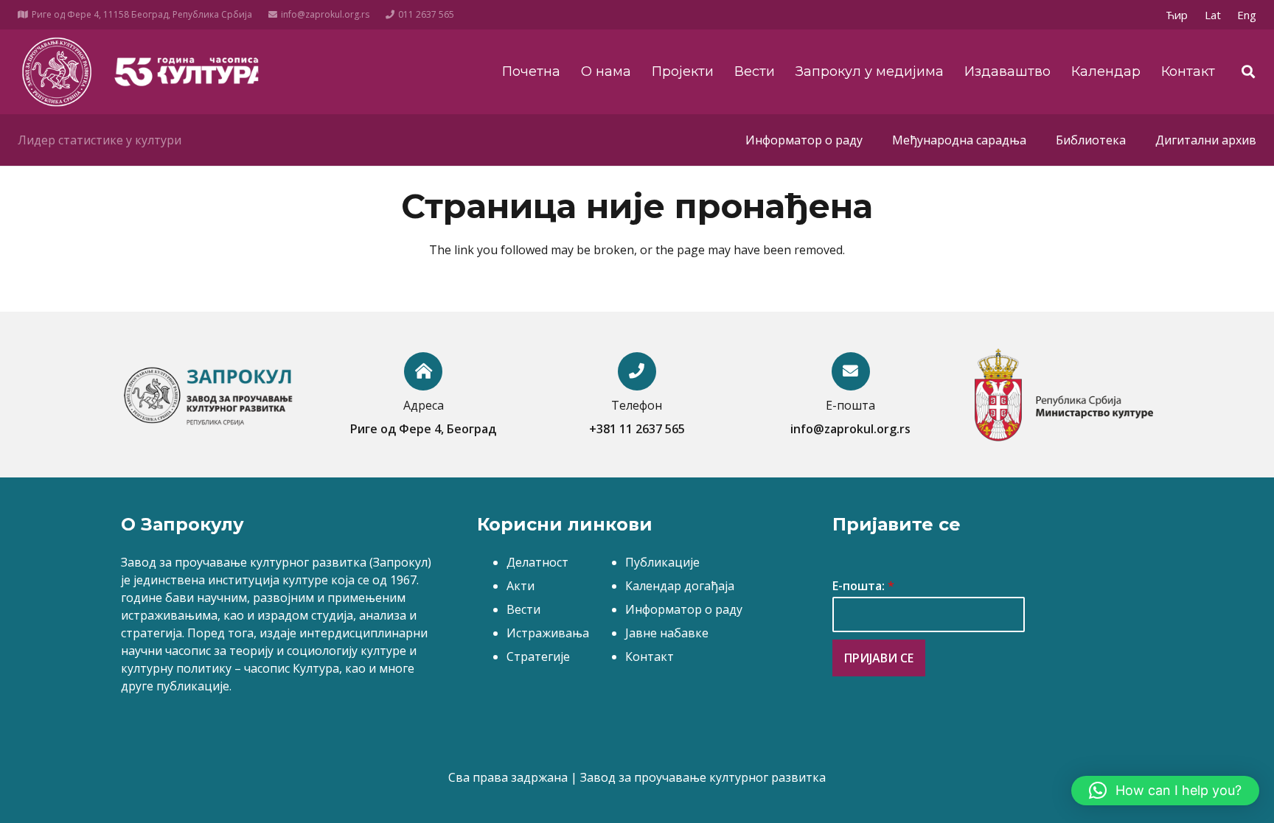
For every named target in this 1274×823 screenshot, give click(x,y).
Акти (521, 586)
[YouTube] (1114, 15)
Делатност (537, 562)
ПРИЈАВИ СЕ (878, 658)
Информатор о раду (683, 609)
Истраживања (548, 633)
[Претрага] (1248, 71)
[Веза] (56, 72)
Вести (523, 609)
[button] (1165, 790)
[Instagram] (1138, 15)
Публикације (662, 562)
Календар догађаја (679, 586)
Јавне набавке (667, 633)
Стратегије (538, 656)
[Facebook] (1090, 15)
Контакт (649, 656)
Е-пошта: (863, 586)
